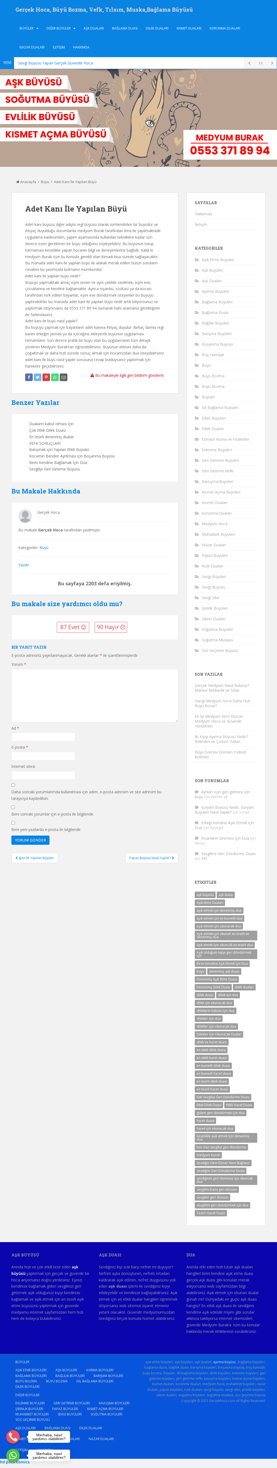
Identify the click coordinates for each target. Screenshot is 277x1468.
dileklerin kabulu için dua (216, 1010)
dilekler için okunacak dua (216, 1026)
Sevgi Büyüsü (213, 587)
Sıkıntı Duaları (213, 618)
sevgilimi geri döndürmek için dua (222, 1205)
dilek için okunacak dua (214, 1003)
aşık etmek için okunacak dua (219, 926)
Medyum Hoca (214, 523)
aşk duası (226, 894)
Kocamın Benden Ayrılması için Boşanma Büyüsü (72, 456)
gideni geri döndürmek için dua (221, 1112)
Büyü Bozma (213, 375)
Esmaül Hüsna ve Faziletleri (225, 439)
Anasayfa (27, 181)
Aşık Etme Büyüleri (218, 259)
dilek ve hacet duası (212, 1042)
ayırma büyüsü (224, 1362)
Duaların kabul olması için (51, 423)
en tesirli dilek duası (212, 1081)
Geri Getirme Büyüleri (220, 460)
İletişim (59, 47)
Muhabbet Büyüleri (218, 534)
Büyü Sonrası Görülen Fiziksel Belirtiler (220, 754)
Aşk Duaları (94, 28)
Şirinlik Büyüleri (215, 608)
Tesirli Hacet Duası (211, 1213)
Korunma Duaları (225, 28)
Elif (204, 858)
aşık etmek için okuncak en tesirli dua (225, 945)
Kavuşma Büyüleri (217, 481)
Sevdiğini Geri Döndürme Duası (221, 1170)
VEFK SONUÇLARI (45, 443)
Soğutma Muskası (217, 639)
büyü (200, 971)
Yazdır (23, 564)
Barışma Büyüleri (217, 333)
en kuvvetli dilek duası (213, 1065)
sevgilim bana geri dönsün (217, 1189)
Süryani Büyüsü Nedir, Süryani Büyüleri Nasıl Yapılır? (224, 810)
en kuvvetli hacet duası (214, 1073)
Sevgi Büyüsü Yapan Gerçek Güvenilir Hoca (55, 63)
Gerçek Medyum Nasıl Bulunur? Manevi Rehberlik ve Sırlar (222, 688)
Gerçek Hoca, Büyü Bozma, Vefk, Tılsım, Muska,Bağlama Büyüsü (104, 9)
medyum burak (208, 1155)
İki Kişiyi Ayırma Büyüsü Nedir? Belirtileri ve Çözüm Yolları (221, 739)
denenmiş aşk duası (224, 971)
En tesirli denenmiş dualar (51, 436)
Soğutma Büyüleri (217, 629)
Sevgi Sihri (210, 597)
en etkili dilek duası (211, 1050)
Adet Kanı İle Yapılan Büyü (75, 181)
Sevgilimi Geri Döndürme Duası (228, 853)
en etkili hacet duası (212, 1057)
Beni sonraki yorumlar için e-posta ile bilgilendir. (52, 814)
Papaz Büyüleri (215, 555)
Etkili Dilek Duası (209, 1105)
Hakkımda (81, 47)
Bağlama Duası (125, 28)
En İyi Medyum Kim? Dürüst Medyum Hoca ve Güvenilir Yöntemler (219, 721)
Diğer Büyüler (59, 28)
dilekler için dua (209, 1018)
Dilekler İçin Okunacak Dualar (219, 1034)
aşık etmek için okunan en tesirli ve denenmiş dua (223, 935)
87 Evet (70, 627)
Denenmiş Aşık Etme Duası (217, 979)
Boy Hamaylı (213, 354)
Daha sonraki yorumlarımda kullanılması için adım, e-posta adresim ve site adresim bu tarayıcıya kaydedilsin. (86, 795)
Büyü (45, 181)
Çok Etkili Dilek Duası (47, 430)
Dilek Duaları (157, 28)
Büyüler (26, 28)
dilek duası (205, 995)
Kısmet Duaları (189, 28)
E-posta (19, 747)
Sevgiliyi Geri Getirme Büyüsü (54, 469)
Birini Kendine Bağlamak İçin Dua (58, 462)
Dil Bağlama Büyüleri (220, 407)
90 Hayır (108, 627)
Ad (15, 728)
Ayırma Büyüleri (215, 291)
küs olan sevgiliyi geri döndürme (221, 1147)
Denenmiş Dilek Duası (213, 987)
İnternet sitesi (23, 766)
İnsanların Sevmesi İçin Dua (225, 838)
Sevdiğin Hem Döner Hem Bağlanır (223, 1163)
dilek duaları (244, 987)
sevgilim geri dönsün (212, 1197)
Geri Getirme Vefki (217, 470)
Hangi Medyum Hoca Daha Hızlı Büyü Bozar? (222, 703)
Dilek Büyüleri (214, 418)
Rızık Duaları (212, 566)
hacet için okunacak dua (215, 1128)
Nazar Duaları (32, 47)
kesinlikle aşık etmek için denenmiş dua (223, 1138)
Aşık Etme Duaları (210, 902)
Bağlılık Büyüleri (215, 323)
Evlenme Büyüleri (217, 449)
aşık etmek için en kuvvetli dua (219, 918)
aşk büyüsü (205, 894)
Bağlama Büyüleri (217, 301)
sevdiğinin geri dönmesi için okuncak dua (225, 1180)
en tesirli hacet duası (212, 1089)
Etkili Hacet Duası (239, 1105)
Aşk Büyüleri (212, 270)
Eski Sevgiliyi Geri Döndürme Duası (223, 1097)
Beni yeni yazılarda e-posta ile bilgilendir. (46, 829)
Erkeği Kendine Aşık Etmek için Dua (224, 825)
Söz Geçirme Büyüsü (220, 650)
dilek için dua (228, 995)
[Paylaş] (29, 377)
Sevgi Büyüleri (214, 576)
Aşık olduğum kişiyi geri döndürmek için (224, 954)
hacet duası (205, 1120)
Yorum (18, 664)
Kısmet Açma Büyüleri (221, 492)
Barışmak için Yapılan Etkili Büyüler (59, 449)
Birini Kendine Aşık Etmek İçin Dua (222, 963)
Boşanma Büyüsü (217, 344)
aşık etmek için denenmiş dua (219, 910)
